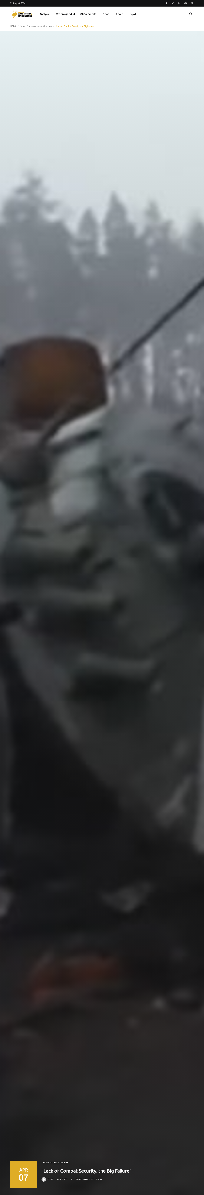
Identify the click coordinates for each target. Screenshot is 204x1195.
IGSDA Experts (88, 14)
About (119, 14)
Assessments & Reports (56, 1163)
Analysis (45, 14)
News (106, 14)
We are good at (65, 14)
